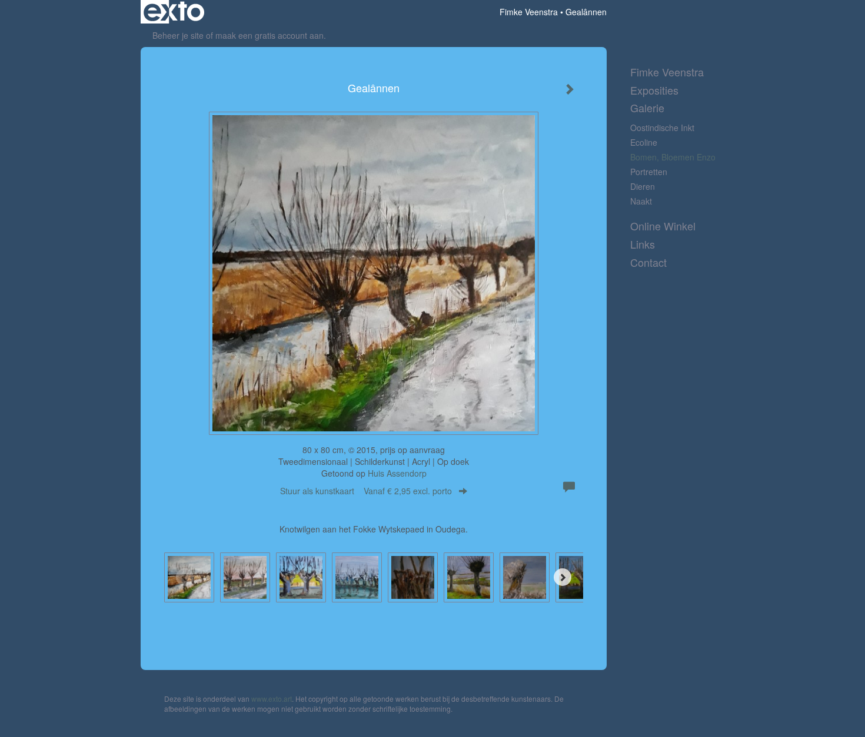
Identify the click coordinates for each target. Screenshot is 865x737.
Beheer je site (178, 35)
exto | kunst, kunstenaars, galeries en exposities (174, 12)
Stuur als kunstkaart (366, 491)
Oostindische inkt (662, 127)
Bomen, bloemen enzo (673, 157)
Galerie (647, 108)
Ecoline (643, 142)
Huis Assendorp (397, 473)
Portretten (648, 171)
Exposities (654, 90)
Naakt (641, 201)
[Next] (562, 577)
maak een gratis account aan (269, 35)
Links (642, 244)
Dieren (642, 186)
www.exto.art (271, 699)
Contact (648, 262)
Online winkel (663, 226)
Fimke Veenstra (529, 12)
